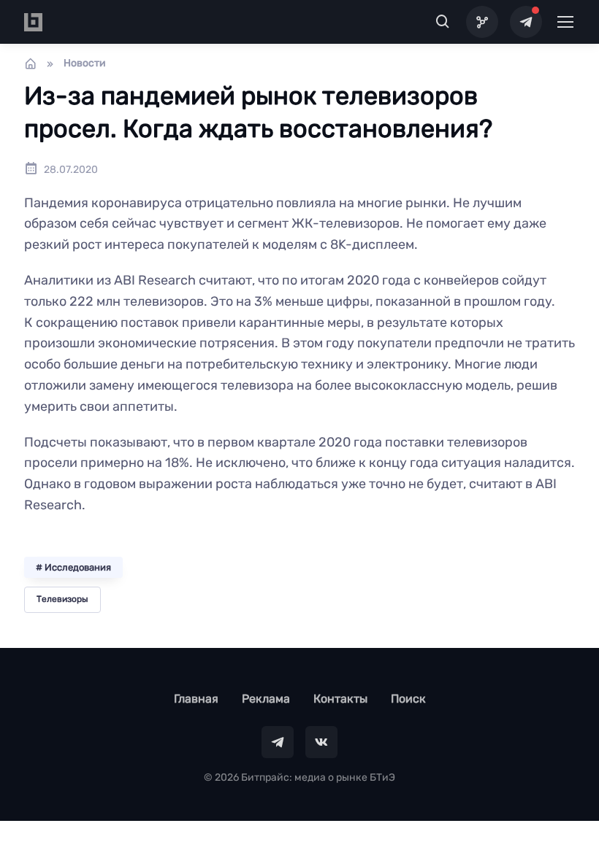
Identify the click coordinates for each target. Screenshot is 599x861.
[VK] (321, 742)
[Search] (443, 22)
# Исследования (73, 567)
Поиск (408, 699)
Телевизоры (62, 599)
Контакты (340, 699)
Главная (196, 699)
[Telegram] (526, 22)
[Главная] (30, 63)
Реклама (266, 699)
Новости (85, 63)
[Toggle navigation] (565, 22)
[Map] (482, 22)
